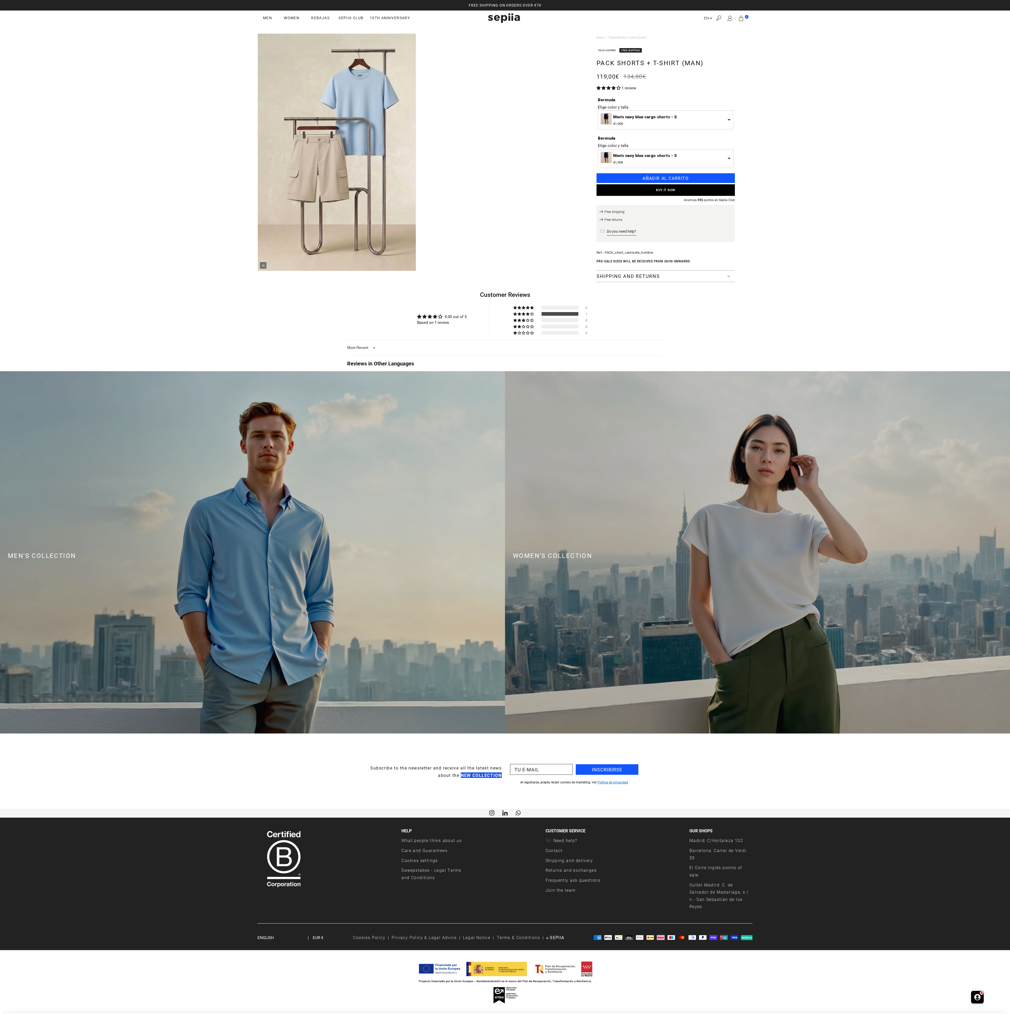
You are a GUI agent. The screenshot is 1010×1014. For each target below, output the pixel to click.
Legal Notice (476, 937)
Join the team (561, 890)
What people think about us (431, 840)
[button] (718, 18)
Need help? (565, 840)
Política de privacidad (612, 782)
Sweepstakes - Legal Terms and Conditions (431, 873)
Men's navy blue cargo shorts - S (645, 117)
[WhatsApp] (518, 813)
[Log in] (730, 18)
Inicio (600, 37)
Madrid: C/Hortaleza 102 (716, 840)
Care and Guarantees (424, 850)
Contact (554, 850)
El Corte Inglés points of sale (715, 871)
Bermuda (606, 100)
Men (267, 18)
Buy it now (665, 190)
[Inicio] (504, 18)
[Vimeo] (505, 813)
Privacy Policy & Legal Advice (424, 937)
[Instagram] (491, 813)
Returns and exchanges (571, 870)
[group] (505, 5)
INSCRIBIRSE (607, 769)
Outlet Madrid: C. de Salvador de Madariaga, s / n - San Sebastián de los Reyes (719, 895)
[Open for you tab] (977, 997)
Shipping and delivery (569, 860)
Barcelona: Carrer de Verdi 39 (717, 854)
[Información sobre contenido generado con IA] (263, 265)
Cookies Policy (369, 937)
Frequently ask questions (573, 880)
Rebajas (320, 18)
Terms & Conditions (518, 937)
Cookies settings (419, 860)
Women (291, 18)
